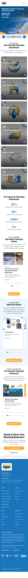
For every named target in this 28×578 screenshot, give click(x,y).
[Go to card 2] (13, 285)
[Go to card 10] (18, 352)
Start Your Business (5, 490)
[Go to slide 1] (7, 36)
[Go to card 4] (11, 352)
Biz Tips (3, 519)
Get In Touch (13, 448)
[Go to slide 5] (12, 36)
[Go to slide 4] (11, 36)
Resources (17, 498)
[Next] (19, 286)
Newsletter (17, 524)
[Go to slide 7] (16, 36)
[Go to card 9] (17, 352)
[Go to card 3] (14, 285)
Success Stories (5, 516)
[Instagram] (9, 475)
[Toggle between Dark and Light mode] (3, 564)
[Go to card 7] (15, 352)
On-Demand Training (19, 519)
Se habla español (5, 550)
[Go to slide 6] (15, 36)
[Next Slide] (24, 36)
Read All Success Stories (13, 360)
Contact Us (4, 524)
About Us (3, 513)
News (3, 521)
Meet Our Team (14, 452)
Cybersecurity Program (6, 496)
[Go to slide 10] (20, 36)
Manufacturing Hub (5, 507)
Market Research (5, 504)
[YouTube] (7, 475)
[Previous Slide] (3, 36)
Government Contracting (6, 498)
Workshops (17, 493)
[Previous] (8, 286)
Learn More (7, 279)
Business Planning (18, 513)
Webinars (17, 496)
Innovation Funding (5, 501)
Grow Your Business (6, 493)
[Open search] (23, 3)
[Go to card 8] (16, 352)
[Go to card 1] (12, 285)
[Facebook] (2, 475)
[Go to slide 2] (8, 36)
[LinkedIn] (4, 475)
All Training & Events (19, 490)
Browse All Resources (13, 423)
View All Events (13, 294)
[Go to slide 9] (19, 36)
